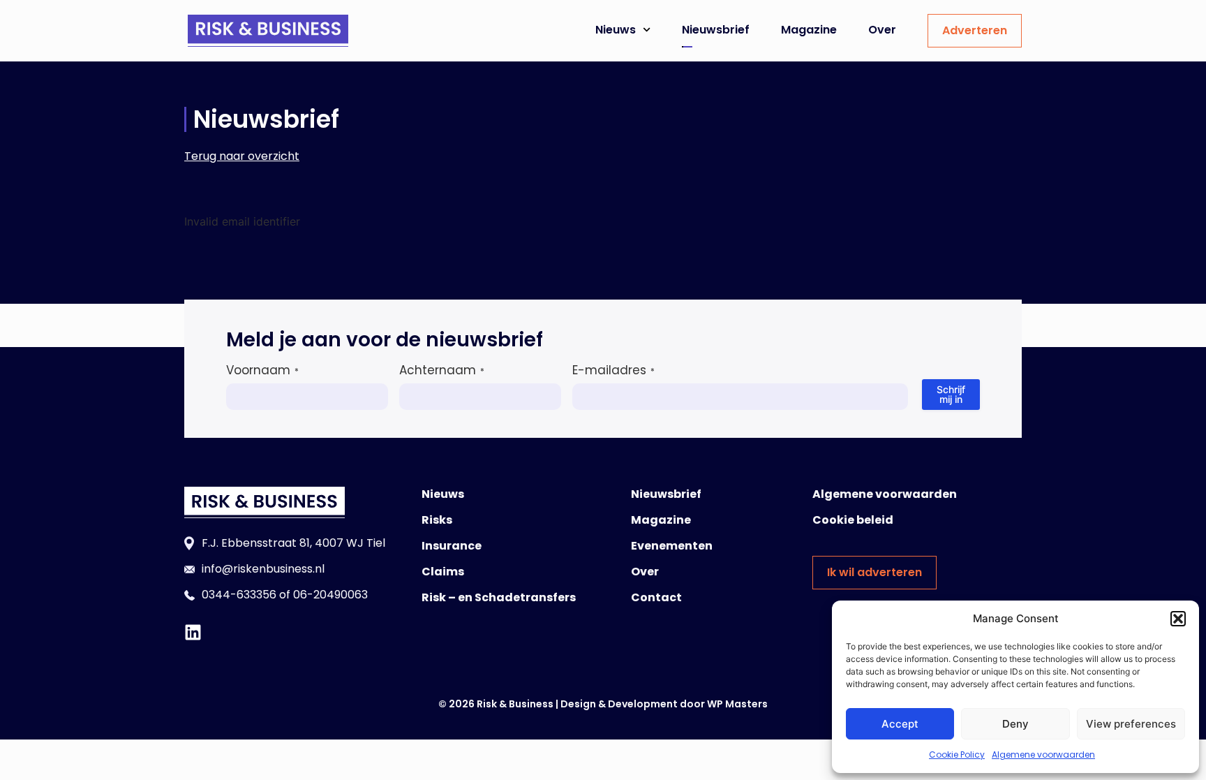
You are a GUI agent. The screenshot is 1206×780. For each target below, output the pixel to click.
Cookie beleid (852, 520)
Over (882, 30)
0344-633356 (239, 595)
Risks (437, 520)
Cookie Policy (957, 754)
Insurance (452, 546)
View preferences (1131, 723)
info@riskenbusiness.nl (263, 569)
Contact (656, 597)
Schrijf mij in (951, 394)
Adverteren (974, 30)
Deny (1015, 723)
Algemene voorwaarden (1043, 754)
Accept (899, 723)
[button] (1178, 619)
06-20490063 (330, 595)
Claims (443, 572)
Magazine (809, 30)
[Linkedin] (193, 632)
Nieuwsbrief (716, 30)
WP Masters (737, 704)
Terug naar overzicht (241, 156)
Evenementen (672, 546)
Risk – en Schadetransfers (499, 597)
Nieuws (615, 30)
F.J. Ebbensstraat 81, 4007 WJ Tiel (293, 543)
